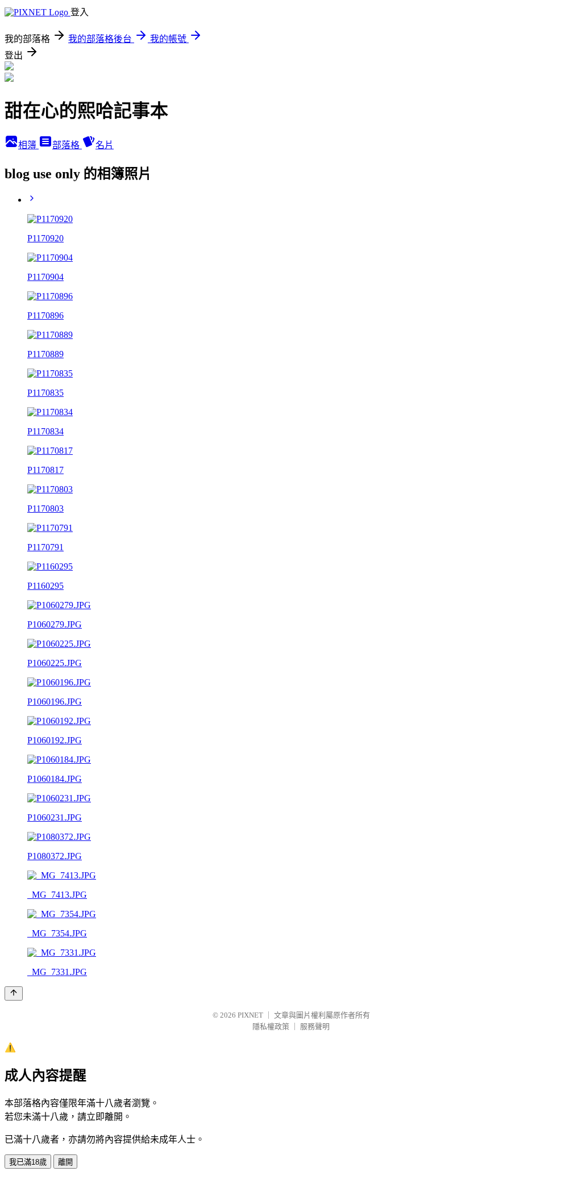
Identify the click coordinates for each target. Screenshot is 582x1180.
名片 (104, 145)
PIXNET (250, 1015)
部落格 (67, 145)
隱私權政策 (270, 1026)
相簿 (28, 145)
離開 (65, 1162)
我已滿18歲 (28, 1162)
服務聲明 (315, 1026)
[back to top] (14, 993)
